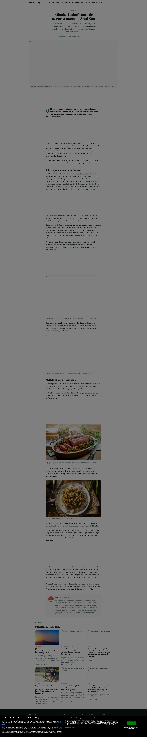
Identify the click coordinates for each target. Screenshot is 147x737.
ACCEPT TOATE (131, 723)
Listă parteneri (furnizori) (70, 727)
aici (3, 731)
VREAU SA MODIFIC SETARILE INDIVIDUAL (131, 727)
